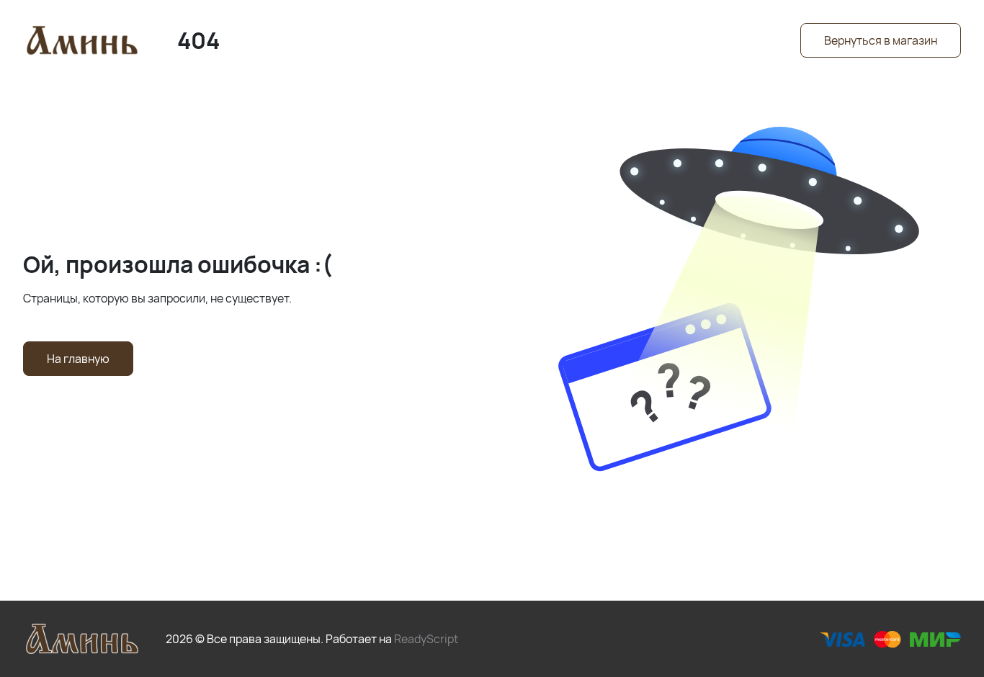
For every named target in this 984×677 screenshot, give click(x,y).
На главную (78, 359)
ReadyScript (426, 639)
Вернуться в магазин (880, 40)
